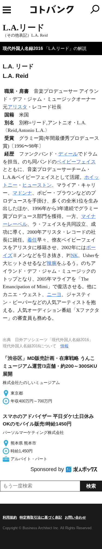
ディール (68, 154)
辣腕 (52, 263)
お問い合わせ (75, 517)
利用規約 (10, 517)
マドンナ (22, 193)
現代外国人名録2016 (23, 48)
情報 (64, 346)
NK (74, 255)
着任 (32, 240)
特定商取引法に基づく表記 (41, 517)
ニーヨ (54, 294)
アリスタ (17, 107)
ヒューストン (37, 185)
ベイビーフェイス (76, 161)
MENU (7, 10)
